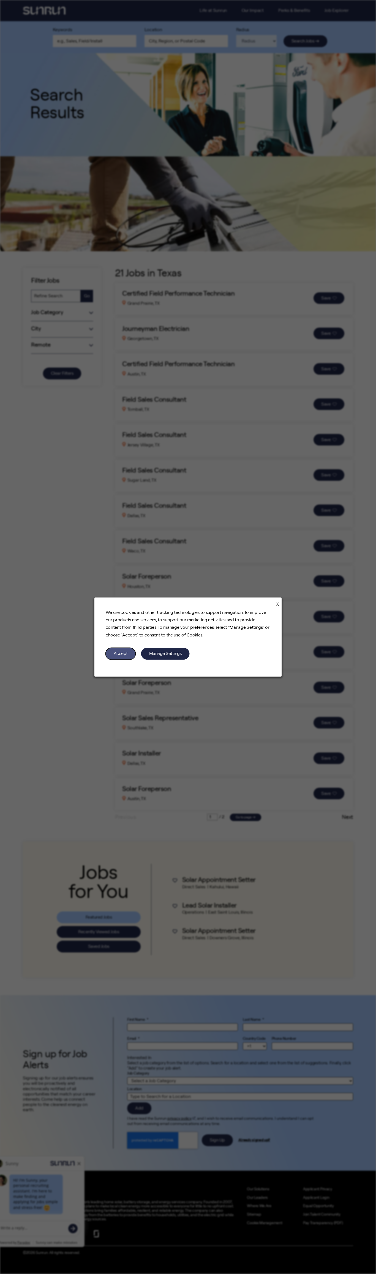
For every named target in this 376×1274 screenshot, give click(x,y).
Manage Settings (165, 653)
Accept (121, 653)
